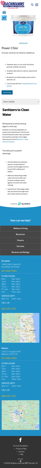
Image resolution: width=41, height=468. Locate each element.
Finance (20, 240)
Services (20, 246)
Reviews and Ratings (20, 252)
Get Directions (9, 271)
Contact (21, 451)
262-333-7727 (9, 308)
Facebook (20, 440)
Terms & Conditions (20, 446)
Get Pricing (7, 92)
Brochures (20, 234)
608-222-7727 (9, 396)
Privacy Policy (21, 449)
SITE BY (20, 459)
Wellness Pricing (20, 228)
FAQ (21, 454)
